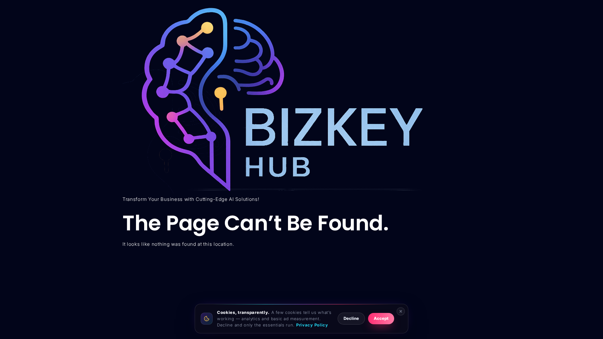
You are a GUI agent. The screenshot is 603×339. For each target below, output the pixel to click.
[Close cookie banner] (401, 311)
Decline (351, 318)
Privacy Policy (312, 324)
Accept (381, 318)
